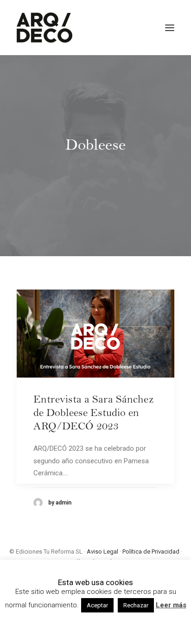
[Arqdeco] (44, 28)
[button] (169, 27)
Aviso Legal (102, 551)
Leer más (171, 605)
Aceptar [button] (97, 605)
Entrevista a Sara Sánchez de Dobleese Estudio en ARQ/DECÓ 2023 (93, 414)
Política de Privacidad (150, 551)
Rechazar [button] (135, 605)
